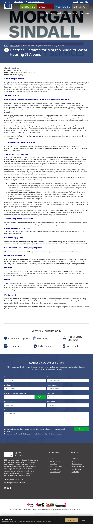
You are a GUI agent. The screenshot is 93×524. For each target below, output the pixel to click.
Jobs (86, 2)
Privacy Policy (54, 513)
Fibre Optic (53, 464)
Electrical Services (56, 467)
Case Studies (60, 13)
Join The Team (76, 469)
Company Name (52, 377)
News (81, 2)
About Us (75, 2)
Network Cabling (55, 472)
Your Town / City (9, 402)
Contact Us (85, 13)
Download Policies (78, 467)
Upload (40, 397)
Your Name (8, 377)
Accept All (71, 520)
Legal (47, 513)
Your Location (51, 402)
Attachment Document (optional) (15, 393)
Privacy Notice (57, 429)
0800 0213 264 (19, 480)
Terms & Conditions (40, 513)
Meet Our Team (73, 13)
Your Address (51, 393)
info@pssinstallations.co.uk (15, 483)
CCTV (51, 459)
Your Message (9, 410)
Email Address (9, 385)
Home (6, 46)
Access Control (55, 461)
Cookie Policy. (9, 431)
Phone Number (52, 385)
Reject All (84, 520)
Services (49, 13)
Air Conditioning (55, 469)
